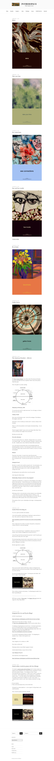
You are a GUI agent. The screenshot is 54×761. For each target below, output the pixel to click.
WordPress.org (14, 752)
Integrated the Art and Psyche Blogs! (22, 613)
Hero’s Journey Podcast (18, 379)
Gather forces (16, 302)
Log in (13, 746)
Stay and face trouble (18, 188)
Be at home (15, 247)
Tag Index (11, 11)
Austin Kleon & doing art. (19, 509)
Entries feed (13, 748)
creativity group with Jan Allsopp (23, 669)
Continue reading (15, 239)
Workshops (27, 11)
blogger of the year (32, 598)
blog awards (24, 598)
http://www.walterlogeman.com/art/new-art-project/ (22, 631)
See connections (16, 132)
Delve (13, 20)
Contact (32, 11)
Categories (17, 11)
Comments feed (14, 750)
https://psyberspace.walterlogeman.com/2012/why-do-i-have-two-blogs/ (26, 619)
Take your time (16, 76)
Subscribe (45, 11)
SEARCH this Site (39, 11)
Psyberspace (29, 4)
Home (7, 11)
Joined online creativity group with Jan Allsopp (25, 666)
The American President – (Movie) (22, 358)
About (23, 11)
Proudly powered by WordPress (16, 758)
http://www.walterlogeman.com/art (20, 623)
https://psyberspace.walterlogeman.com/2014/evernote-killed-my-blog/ (25, 658)
